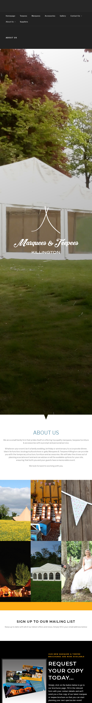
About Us (10, 22)
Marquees (36, 16)
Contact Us (75, 16)
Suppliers (24, 22)
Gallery (63, 16)
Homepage (10, 16)
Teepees (23, 16)
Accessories (50, 16)
